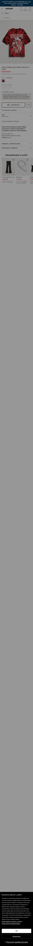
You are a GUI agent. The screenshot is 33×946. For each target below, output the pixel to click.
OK (16, 931)
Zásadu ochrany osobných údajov (11, 923)
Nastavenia (16, 936)
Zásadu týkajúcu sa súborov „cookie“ (12, 921)
